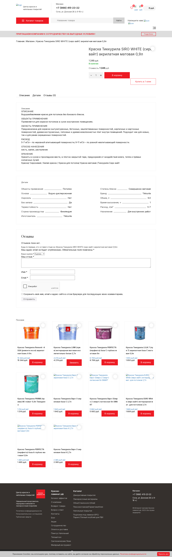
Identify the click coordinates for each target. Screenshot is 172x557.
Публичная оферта (23, 517)
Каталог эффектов (59, 498)
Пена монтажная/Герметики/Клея (88, 507)
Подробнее (148, 34)
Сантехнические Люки (61, 541)
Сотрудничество (58, 525)
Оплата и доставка (59, 529)
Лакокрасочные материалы (85, 499)
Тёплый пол (56, 537)
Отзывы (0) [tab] (49, 95)
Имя (24, 272)
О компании (56, 502)
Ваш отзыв (27, 256)
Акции (53, 522)
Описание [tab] (24, 95)
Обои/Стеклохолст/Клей (84, 503)
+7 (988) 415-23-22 (67, 7)
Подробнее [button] (37, 362)
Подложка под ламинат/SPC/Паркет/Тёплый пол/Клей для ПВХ (88, 516)
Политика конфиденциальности (29, 511)
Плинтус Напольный (60, 533)
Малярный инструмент (61, 545)
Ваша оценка (27, 254)
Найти (119, 20)
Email (24, 277)
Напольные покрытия (82, 511)
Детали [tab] (36, 95)
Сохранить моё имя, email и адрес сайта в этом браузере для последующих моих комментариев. (73, 294)
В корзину (117, 75)
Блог (53, 518)
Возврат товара (58, 506)
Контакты (55, 514)
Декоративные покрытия (84, 495)
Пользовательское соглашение (29, 514)
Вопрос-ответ (57, 510)
